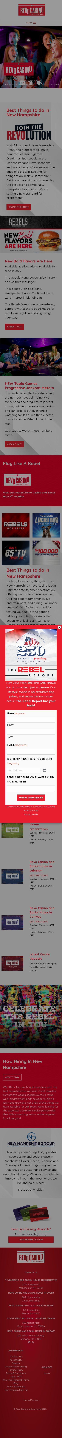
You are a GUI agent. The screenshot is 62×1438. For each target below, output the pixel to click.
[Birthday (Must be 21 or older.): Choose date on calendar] (44, 769)
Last (10, 737)
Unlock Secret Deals (31, 797)
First (10, 725)
